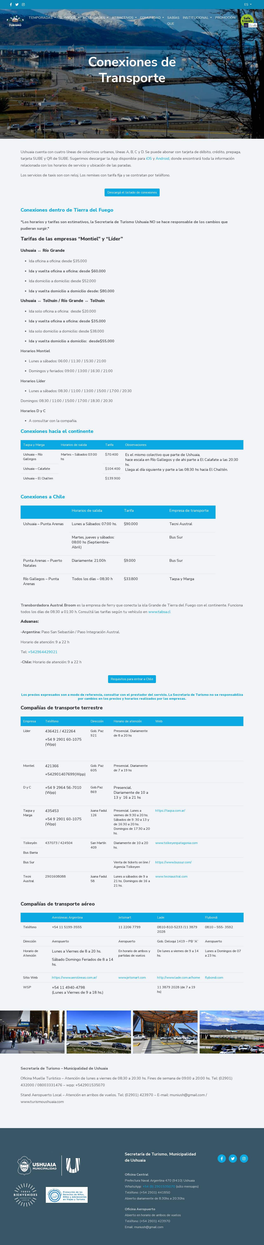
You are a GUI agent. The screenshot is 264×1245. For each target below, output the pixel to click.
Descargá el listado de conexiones (132, 192)
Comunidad (150, 17)
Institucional (196, 17)
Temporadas (41, 17)
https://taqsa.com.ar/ (170, 810)
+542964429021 (43, 651)
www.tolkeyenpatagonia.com (176, 843)
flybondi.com (214, 977)
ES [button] (246, 4)
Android (162, 158)
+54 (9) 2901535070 (159, 1186)
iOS (149, 158)
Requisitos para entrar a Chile (132, 679)
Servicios (68, 17)
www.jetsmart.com (132, 977)
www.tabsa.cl (159, 611)
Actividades (94, 17)
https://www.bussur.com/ (173, 862)
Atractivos (123, 17)
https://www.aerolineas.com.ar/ (74, 977)
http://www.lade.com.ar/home (178, 977)
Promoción (225, 17)
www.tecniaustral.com (171, 876)
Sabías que (173, 20)
